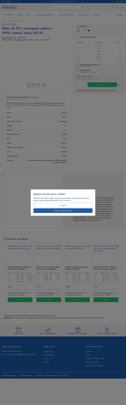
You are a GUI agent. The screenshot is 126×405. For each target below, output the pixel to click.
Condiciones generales (9, 376)
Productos (8, 15)
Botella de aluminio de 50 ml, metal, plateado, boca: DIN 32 (19, 268)
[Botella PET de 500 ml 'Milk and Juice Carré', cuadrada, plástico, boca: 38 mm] (106, 254)
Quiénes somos (48, 351)
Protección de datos (25, 376)
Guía (45, 358)
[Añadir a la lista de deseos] (119, 84)
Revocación (64, 376)
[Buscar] (82, 7)
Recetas (46, 362)
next (121, 271)
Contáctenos (121, 1)
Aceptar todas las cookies (63, 211)
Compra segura (48, 355)
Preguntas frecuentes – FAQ (95, 358)
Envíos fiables (7, 1)
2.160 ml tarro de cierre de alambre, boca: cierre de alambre (47, 268)
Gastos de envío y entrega (94, 365)
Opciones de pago (92, 362)
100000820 (82, 72)
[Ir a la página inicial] (9, 7)
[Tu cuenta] (117, 7)
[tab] (18, 98)
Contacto (89, 351)
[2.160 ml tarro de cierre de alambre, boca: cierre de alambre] (48, 254)
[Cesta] (122, 7)
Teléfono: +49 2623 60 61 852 (12, 351)
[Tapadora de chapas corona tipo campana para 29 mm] (77, 254)
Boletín (88, 355)
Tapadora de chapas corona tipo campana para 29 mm (76, 268)
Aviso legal (38, 376)
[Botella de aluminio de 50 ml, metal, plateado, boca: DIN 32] (20, 254)
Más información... (65, 200)
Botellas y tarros (9, 24)
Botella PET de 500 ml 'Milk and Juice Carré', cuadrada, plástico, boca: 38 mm (105, 268)
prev (5, 271)
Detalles (20, 300)
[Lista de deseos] (113, 7)
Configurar (63, 205)
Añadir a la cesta (102, 85)
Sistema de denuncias (51, 376)
